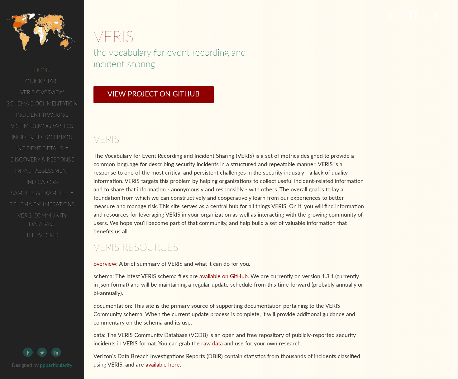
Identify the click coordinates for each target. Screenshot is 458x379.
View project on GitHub (153, 94)
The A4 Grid (42, 235)
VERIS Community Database (42, 220)
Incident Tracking (42, 115)
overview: (105, 264)
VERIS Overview (42, 93)
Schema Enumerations (42, 205)
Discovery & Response (42, 160)
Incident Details (40, 149)
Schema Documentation (42, 104)
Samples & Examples (40, 193)
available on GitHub (223, 276)
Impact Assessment (42, 171)
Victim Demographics (42, 126)
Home (42, 70)
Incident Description (42, 137)
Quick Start (42, 81)
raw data (212, 344)
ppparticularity (56, 365)
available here (163, 365)
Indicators (42, 182)
